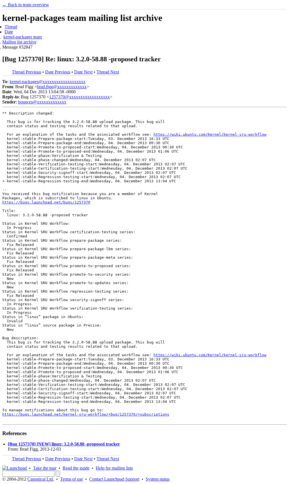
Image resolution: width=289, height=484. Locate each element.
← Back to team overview (25, 4)
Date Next (83, 72)
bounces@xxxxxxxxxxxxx (42, 102)
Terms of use (71, 479)
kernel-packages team (22, 36)
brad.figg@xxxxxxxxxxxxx (62, 86)
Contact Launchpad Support (114, 479)
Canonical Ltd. (40, 479)
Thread (11, 26)
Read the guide (76, 468)
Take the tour (44, 468)
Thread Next (108, 72)
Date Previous (57, 72)
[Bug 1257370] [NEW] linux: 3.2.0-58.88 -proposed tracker (64, 444)
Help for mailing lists (114, 468)
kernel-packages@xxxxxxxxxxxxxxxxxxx (48, 81)
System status (158, 479)
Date (9, 31)
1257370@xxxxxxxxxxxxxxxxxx (79, 96)
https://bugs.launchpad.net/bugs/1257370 (46, 202)
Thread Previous (26, 72)
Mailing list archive (19, 42)
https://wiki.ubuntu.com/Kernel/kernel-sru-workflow (210, 134)
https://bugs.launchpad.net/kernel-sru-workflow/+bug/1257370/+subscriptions (85, 414)
